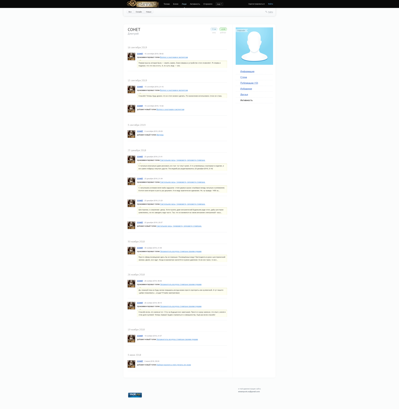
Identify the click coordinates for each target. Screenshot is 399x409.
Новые (148, 11)
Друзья (244, 94)
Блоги (175, 3)
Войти (270, 3)
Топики (167, 3)
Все (130, 11)
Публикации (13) (249, 82)
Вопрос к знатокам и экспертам (174, 57)
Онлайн (139, 11)
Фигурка (159, 134)
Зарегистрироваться (256, 3)
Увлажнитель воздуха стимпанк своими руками (181, 251)
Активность (195, 3)
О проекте (207, 3)
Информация (247, 71)
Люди (184, 3)
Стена (243, 77)
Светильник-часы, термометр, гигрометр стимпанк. (182, 160)
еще (219, 3)
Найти (270, 12)
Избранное (246, 88)
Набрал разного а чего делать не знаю (173, 364)
